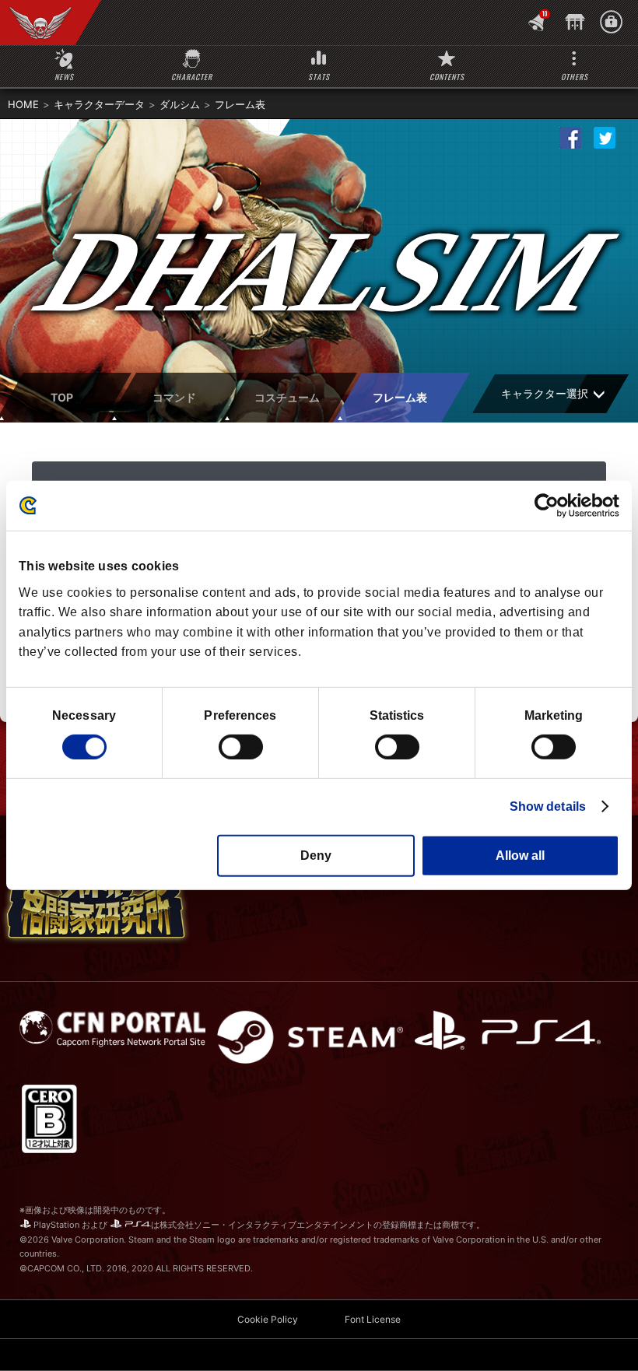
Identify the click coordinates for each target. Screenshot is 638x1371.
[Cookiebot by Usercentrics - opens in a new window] (551, 505)
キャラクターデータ (99, 104)
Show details (548, 806)
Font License (373, 1319)
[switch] (241, 747)
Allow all (520, 855)
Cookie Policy (267, 1319)
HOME (23, 104)
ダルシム (180, 104)
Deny (315, 855)
